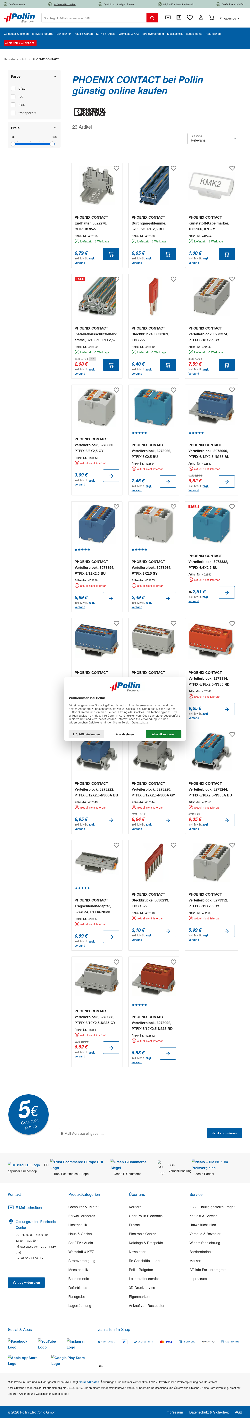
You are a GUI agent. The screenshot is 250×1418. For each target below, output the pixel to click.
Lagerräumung (79, 1305)
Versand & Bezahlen (205, 1233)
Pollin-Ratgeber (141, 1269)
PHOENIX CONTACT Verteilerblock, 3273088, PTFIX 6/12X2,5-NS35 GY (95, 1016)
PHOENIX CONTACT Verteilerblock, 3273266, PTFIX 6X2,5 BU (151, 450)
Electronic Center (142, 1233)
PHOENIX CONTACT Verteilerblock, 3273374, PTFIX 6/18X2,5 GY (208, 334)
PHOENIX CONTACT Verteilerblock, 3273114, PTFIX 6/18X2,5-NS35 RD (208, 678)
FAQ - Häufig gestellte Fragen (212, 1206)
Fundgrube (76, 1296)
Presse (134, 1224)
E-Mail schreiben (29, 1207)
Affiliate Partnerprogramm (209, 1269)
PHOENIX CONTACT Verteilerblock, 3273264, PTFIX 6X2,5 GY (151, 567)
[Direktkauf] (179, 17)
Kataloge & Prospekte (146, 1242)
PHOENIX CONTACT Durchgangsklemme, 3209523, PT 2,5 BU (149, 223)
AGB (238, 1411)
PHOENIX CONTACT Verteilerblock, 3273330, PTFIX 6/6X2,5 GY (94, 444)
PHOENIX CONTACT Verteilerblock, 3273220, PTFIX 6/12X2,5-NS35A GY (153, 789)
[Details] (111, 475)
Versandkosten (89, 1382)
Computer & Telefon (83, 1206)
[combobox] (94, 17)
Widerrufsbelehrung (204, 1242)
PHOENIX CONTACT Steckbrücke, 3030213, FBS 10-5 (150, 900)
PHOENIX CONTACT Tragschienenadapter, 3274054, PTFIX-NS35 (93, 906)
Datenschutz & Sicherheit (209, 1411)
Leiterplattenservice (144, 1278)
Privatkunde (228, 18)
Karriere (135, 1206)
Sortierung (196, 135)
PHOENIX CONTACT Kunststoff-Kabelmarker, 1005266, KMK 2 (208, 223)
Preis (15, 127)
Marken (195, 1260)
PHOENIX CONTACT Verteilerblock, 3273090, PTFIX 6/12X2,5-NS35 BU (208, 450)
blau (22, 104)
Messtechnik (78, 1269)
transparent (27, 112)
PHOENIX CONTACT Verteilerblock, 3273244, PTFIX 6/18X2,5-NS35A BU (210, 789)
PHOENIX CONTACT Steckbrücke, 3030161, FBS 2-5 (150, 334)
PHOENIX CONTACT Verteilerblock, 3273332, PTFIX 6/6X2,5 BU (208, 561)
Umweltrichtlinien (202, 1224)
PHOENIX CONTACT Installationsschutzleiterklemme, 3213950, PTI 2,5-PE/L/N (96, 334)
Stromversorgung (81, 1260)
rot (21, 96)
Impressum (198, 1278)
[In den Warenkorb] (111, 254)
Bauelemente (78, 1278)
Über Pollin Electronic (145, 1215)
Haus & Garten (80, 1233)
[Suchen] (152, 17)
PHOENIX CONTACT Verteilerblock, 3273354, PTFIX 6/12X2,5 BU (94, 567)
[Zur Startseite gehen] (19, 17)
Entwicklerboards (81, 1215)
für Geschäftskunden (145, 1260)
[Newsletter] (168, 17)
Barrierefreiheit (200, 1251)
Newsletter (137, 1251)
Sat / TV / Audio (80, 1242)
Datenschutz (84, 1142)
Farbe (16, 76)
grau (22, 88)
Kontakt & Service (203, 1215)
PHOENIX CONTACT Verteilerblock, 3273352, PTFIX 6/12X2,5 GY (208, 900)
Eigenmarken (139, 1296)
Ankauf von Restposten (147, 1305)
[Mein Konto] (201, 17)
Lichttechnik (77, 1224)
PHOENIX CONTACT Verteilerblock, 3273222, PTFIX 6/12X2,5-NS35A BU (96, 789)
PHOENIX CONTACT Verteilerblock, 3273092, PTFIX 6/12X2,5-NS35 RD (152, 1022)
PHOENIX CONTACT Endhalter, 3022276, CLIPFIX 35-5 (91, 223)
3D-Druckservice (142, 1287)
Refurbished (77, 1287)
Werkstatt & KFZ (81, 1251)
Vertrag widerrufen (26, 1282)
